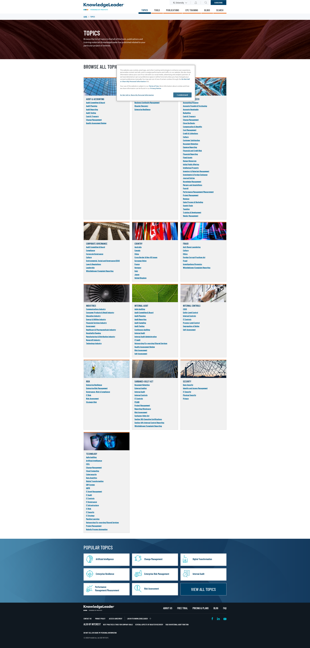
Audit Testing (91, 113)
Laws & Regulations (93, 264)
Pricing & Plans (201, 608)
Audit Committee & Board (95, 102)
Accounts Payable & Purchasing (195, 106)
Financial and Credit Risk (192, 150)
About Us (167, 608)
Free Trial (182, 608)
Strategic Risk (91, 402)
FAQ (224, 608)
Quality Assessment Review (96, 123)
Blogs (207, 10)
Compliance (90, 250)
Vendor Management (190, 216)
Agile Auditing (140, 309)
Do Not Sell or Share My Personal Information (100, 633)
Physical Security (189, 395)
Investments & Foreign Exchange (195, 174)
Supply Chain (188, 205)
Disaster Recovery (141, 106)
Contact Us (88, 619)
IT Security (187, 391)
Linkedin (218, 618)
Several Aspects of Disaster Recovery (149, 624)
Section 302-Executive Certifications (148, 419)
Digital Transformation (95, 481)
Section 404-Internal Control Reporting (149, 422)
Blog (215, 608)
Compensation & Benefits (192, 126)
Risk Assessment (141, 350)
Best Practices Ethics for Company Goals (118, 624)
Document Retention (190, 144)
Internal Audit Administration (146, 336)
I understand (182, 95)
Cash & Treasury (92, 116)
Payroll (185, 188)
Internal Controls (189, 316)
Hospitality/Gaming (93, 333)
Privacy (186, 398)
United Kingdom (140, 278)
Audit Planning (91, 106)
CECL (88, 464)
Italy (136, 271)
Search (220, 10)
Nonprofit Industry (93, 340)
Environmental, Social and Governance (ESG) (103, 260)
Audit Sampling (140, 323)
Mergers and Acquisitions (192, 185)
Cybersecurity (91, 474)
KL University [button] (178, 2)
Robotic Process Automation (97, 529)
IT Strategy (90, 515)
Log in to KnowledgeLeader (137, 618)
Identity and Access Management (195, 388)
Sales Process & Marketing (193, 202)
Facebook (212, 618)
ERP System (90, 484)
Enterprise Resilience (142, 109)
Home (85, 16)
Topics (144, 10)
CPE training (191, 10)
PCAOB (137, 402)
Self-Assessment (141, 353)
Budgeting (187, 113)
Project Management (190, 195)
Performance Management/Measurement (198, 192)
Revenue (186, 198)
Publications (172, 10)
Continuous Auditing (142, 329)
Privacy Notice (155, 88)
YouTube (224, 618)
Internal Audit (140, 333)
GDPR (88, 488)
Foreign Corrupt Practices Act (194, 257)
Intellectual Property (191, 168)
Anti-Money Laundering (192, 247)
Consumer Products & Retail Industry (100, 312)
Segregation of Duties (191, 326)
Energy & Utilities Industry (96, 319)
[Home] (104, 7)
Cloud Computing (92, 471)
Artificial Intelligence (94, 460)
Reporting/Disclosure (143, 409)
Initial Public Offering (191, 164)
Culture (186, 137)
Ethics (185, 254)
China (137, 254)
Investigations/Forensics (192, 264)
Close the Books (189, 123)
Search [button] (206, 2)
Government (90, 326)
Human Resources (189, 161)
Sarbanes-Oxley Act (142, 415)
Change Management (94, 119)
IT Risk (88, 395)
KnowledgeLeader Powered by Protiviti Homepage (99, 608)
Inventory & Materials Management (196, 171)
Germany (138, 267)
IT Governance (91, 502)
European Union (141, 260)
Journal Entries (189, 178)
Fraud (185, 260)
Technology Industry (94, 343)
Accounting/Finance (190, 102)
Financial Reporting (190, 154)
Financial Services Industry (96, 323)
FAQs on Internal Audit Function (177, 624)
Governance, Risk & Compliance (98, 391)
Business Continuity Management (147, 102)
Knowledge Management (192, 181)
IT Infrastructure (92, 505)
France (137, 264)
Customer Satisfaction (191, 140)
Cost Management (189, 130)
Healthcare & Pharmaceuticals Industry (101, 329)
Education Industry (93, 316)
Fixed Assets (187, 157)
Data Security (188, 385)
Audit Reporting (92, 109)
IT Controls (187, 319)
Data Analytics (91, 478)
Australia (138, 247)
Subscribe (218, 2)
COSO (185, 309)
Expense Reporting (190, 147)
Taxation (186, 209)
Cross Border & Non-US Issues (146, 257)
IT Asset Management (94, 491)
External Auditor (141, 388)
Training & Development (192, 212)
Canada (137, 250)
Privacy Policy (100, 619)
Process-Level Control (191, 323)
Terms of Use (154, 86)
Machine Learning (92, 519)
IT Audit (137, 340)
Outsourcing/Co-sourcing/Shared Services (151, 343)
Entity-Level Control (190, 312)
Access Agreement (115, 619)
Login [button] (196, 2)
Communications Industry (96, 309)
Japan (137, 274)
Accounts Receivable (190, 109)
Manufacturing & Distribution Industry (100, 336)
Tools (157, 10)
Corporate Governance (94, 254)
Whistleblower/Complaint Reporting (99, 271)
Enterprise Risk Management (97, 388)
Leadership (90, 267)
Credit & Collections (190, 133)
